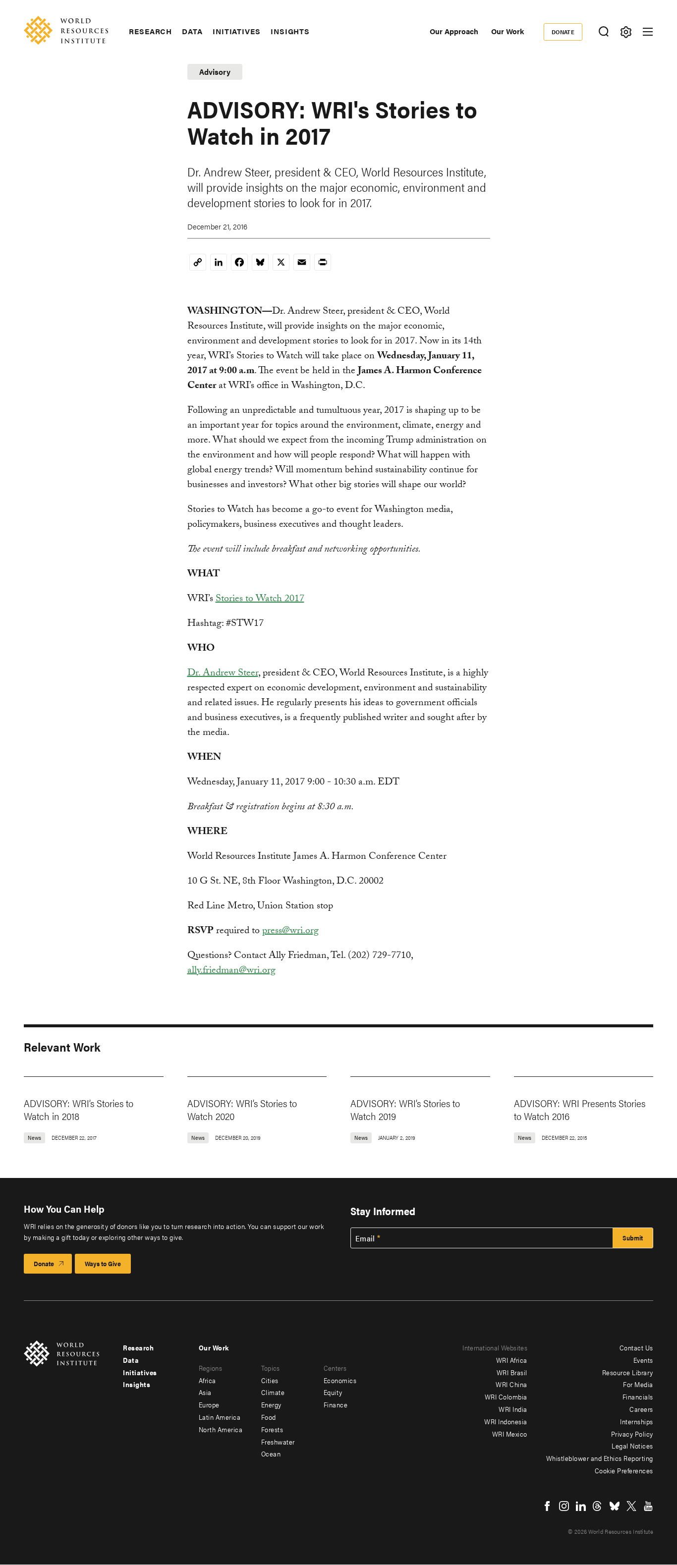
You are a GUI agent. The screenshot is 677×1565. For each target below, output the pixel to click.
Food (268, 1417)
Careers (641, 1409)
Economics (340, 1380)
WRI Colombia (506, 1396)
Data (192, 31)
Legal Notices (632, 1446)
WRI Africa (511, 1360)
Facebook (547, 1506)
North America (221, 1429)
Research (150, 31)
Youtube (648, 1506)
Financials (637, 1396)
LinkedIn (581, 1506)
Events (643, 1360)
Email (365, 1238)
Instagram (564, 1506)
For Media (638, 1384)
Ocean (271, 1453)
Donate (563, 31)
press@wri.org (290, 931)
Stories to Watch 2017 (260, 599)
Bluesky (615, 1506)
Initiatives (237, 31)
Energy (271, 1404)
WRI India (513, 1409)
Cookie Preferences (624, 1470)
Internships (636, 1421)
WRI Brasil (512, 1372)
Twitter (631, 1506)
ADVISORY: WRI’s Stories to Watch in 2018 (78, 1109)
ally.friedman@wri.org (231, 971)
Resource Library (627, 1372)
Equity (333, 1392)
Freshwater (278, 1442)
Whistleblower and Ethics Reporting (599, 1458)
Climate (273, 1392)
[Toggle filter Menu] (625, 32)
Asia (205, 1392)
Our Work (507, 31)
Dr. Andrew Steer (222, 674)
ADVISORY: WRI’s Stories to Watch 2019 (405, 1109)
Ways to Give (103, 1263)
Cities (270, 1380)
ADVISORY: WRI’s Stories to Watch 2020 (242, 1109)
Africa (207, 1380)
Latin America (220, 1417)
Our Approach (454, 31)
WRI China (511, 1384)
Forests (272, 1429)
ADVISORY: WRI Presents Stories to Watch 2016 (579, 1109)
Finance (336, 1404)
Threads (598, 1506)
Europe (209, 1404)
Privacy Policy (632, 1434)
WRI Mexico (509, 1434)
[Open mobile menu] (648, 32)
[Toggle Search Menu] (603, 32)
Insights (290, 31)
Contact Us (636, 1347)
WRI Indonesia (505, 1421)
